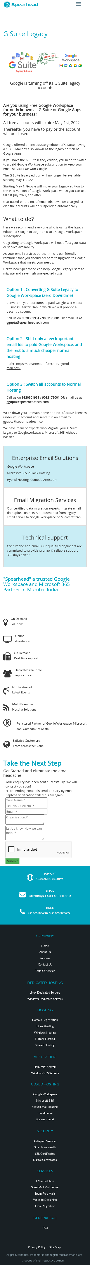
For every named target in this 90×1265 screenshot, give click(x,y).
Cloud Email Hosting (45, 1106)
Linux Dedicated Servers (45, 992)
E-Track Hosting (45, 1039)
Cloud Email (45, 1113)
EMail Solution (45, 1181)
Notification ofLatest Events (22, 689)
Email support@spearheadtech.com (50, 893)
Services (45, 958)
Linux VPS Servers (45, 1067)
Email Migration (45, 1206)
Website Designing (45, 1199)
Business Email (45, 1119)
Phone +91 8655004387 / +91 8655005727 (49, 910)
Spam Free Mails (45, 1193)
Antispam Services (45, 1141)
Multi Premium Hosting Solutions (24, 706)
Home (45, 946)
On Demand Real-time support (26, 655)
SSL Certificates (45, 1153)
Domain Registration (45, 1020)
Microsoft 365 (45, 1100)
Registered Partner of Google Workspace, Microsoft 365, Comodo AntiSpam (51, 726)
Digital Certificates (45, 1160)
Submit (12, 861)
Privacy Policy (36, 1247)
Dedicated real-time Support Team (28, 672)
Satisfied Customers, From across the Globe (28, 743)
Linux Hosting (45, 1026)
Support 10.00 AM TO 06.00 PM (49, 876)
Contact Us (45, 964)
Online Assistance (22, 638)
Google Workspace (45, 1094)
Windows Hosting (45, 1032)
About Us (45, 952)
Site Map (55, 1247)
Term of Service (45, 971)
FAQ (45, 1227)
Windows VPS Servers (45, 1073)
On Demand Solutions (19, 621)
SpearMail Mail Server (45, 1187)
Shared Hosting (45, 1045)
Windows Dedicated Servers (45, 999)
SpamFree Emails (45, 1147)
